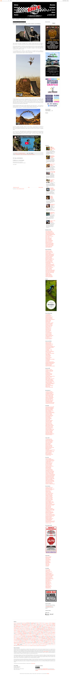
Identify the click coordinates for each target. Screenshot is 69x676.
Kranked (45, 633)
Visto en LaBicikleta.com (32, 644)
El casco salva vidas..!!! (49, 513)
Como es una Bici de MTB (49, 396)
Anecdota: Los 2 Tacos (49, 369)
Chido (54, 625)
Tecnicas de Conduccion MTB (50, 429)
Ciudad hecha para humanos (50, 361)
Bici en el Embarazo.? (49, 453)
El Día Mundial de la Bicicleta (50, 255)
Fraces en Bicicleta (48, 253)
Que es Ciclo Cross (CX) (49, 241)
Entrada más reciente (16, 187)
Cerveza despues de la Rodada (50, 359)
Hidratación (38, 632)
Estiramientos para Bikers (49, 409)
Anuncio (26, 623)
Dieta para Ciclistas (48, 443)
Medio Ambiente (39, 635)
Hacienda (15, 632)
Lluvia (25, 634)
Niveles (32, 637)
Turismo (36, 643)
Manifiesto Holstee (48, 321)
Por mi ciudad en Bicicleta (49, 260)
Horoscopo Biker (48, 348)
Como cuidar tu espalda (49, 442)
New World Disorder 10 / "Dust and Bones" (52, 189)
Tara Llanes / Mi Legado (49, 576)
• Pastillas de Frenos (48, 491)
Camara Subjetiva (16, 625)
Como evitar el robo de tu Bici (50, 272)
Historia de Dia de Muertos (49, 385)
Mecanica (33, 635)
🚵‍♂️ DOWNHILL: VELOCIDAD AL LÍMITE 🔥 (52, 157)
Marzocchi (15, 635)
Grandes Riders (25, 154)
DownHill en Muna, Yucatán (49, 245)
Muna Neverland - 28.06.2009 (52, 204)
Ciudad (19, 627)
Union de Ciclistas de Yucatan (43, 643)
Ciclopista (49, 626)
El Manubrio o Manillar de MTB (50, 509)
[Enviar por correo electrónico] (28, 153)
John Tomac (47, 563)
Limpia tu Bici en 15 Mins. (49, 424)
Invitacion (30, 633)
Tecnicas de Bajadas (48, 417)
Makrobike (37, 634)
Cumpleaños (38, 628)
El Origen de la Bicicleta (49, 251)
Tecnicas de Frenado (48, 418)
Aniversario (18, 623)
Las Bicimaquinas (48, 263)
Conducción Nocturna (49, 413)
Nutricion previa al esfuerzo (49, 440)
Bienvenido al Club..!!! (49, 250)
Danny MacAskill (50, 628)
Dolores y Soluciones (49, 452)
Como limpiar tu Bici (48, 506)
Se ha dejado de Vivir (49, 315)
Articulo (32, 623)
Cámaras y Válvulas (48, 492)
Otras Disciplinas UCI (49, 247)
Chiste (24, 626)
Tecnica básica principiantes (49, 407)
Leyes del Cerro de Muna (49, 345)
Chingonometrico (18, 154)
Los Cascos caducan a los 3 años (50, 515)
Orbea (27, 638)
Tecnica (29, 642)
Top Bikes (51, 642)
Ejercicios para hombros (49, 445)
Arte (29, 623)
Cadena (44, 624)
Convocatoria (15, 628)
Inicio (29, 187)
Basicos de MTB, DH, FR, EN (50, 425)
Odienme (18, 638)
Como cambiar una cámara (49, 493)
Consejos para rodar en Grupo (50, 476)
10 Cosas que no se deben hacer (50, 346)
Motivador (24, 636)
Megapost (43, 635)
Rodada (42, 640)
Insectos (17, 633)
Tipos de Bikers (48, 354)
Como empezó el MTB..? (49, 231)
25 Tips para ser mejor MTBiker (50, 481)
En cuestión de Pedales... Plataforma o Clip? (52, 180)
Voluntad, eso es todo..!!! (49, 324)
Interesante (28, 154)
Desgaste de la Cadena (49, 498)
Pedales (40, 638)
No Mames (35, 637)
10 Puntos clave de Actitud (49, 430)
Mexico (15, 636)
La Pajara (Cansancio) (49, 463)
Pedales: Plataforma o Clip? (49, 501)
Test (40, 642)
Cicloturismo (15, 627)
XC (17, 645)
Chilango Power (48, 358)
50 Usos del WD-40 (48, 520)
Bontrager (41, 624)
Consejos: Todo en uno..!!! (49, 487)
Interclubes (20, 633)
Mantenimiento (41, 634)
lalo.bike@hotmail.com (49, 606)
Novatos (15, 638)
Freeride (21, 154)
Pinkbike (53, 638)
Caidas (47, 624)
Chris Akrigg (27, 626)
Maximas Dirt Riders (48, 342)
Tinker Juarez (47, 564)
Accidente (27, 622)
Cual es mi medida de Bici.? (49, 459)
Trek (21, 643)
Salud (35, 641)
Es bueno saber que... (49, 468)
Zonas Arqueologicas (42, 645)
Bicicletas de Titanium (49, 517)
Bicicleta (54, 623)
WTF (14, 645)
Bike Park (17, 624)
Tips (45, 642)
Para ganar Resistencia (49, 434)
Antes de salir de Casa (49, 482)
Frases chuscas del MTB (49, 276)
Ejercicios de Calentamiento (49, 408)
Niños (28, 637)
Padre (37, 638)
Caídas (50, 624)
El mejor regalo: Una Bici (49, 325)
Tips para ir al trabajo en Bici (50, 473)
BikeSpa (32, 624)
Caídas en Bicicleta (48, 330)
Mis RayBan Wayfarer (49, 365)
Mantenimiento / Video (49, 488)
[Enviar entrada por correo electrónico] (27, 153)
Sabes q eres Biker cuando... (50, 335)
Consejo (43, 627)
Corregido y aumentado (22, 628)
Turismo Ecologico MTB (49, 246)
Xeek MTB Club (22, 645)
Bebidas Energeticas (48, 448)
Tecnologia (34, 642)
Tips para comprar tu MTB (49, 387)
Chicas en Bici (48, 625)
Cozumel (31, 628)
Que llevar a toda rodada (49, 462)
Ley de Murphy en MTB (49, 350)
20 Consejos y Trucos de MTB (50, 471)
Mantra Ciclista (48, 386)
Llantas (22, 634)
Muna (48, 636)
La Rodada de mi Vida (49, 336)
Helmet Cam (29, 632)
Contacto (53, 627)
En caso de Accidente (49, 464)
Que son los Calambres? (49, 441)
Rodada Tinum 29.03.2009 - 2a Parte (52, 213)
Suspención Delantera (49, 503)
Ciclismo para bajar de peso (49, 392)
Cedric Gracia (48, 558)
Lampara (54, 633)
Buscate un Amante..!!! (49, 334)
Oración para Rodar (48, 343)
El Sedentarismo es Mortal (49, 454)
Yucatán (35, 645)
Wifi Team (53, 644)
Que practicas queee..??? (49, 399)
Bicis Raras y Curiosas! (49, 258)
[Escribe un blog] (29, 153)
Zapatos (38, 645)
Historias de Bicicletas (49, 257)
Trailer (14, 643)
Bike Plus (20, 624)
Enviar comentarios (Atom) (20, 188)
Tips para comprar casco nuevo (50, 514)
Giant (33, 631)
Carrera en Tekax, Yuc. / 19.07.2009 (52, 172)
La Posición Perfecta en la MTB (50, 460)
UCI (38, 643)
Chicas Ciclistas (48, 569)
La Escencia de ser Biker (49, 323)
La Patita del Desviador (49, 519)
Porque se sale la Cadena (49, 499)
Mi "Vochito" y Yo (48, 337)
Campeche (28, 625)
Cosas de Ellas (48, 570)
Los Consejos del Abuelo (49, 469)
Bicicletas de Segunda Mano (50, 512)
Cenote (40, 625)
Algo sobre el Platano (49, 357)
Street (25, 642)
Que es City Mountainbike (49, 240)
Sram (23, 642)
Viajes (15, 644)
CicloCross (45, 626)
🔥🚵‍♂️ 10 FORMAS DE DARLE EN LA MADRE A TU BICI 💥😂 (52, 148)
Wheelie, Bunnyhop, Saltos (49, 415)
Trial (23, 643)
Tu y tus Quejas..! (48, 356)
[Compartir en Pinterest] (32, 153)
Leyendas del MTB (17, 634)
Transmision (17, 643)
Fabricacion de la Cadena (49, 497)
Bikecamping (24, 624)
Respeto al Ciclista (48, 320)
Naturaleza (19, 637)
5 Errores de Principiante (49, 479)
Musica (51, 636)
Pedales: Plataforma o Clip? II (50, 502)
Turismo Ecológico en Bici (49, 395)
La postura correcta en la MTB (50, 451)
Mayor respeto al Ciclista (49, 379)
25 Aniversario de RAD (49, 374)
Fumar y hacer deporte (49, 382)
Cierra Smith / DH (48, 579)
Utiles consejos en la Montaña (50, 480)
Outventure (30, 638)
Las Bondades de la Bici (49, 393)
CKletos (22, 627)
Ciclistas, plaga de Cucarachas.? (50, 319)
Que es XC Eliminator (49, 239)
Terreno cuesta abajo (49, 428)
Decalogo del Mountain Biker (50, 347)
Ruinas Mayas (21, 641)
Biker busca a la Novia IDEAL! (50, 351)
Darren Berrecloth (48, 559)
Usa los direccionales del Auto (50, 381)
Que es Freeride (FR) (49, 235)
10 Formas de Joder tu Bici (49, 370)
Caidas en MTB (48, 419)
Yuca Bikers (31, 645)
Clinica (25, 627)
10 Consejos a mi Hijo (49, 349)
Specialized (19, 642)
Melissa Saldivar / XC (49, 586)
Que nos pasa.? (48, 331)
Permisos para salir (48, 329)
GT (50, 631)
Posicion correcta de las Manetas (50, 504)
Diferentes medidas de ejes (49, 518)
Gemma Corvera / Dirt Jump (49, 578)
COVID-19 (27, 628)
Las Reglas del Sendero (49, 401)
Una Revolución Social (49, 261)
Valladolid (54, 643)
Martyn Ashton (52, 634)
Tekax (38, 642)
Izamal (35, 633)
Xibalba (26, 645)
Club (30, 627)
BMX (38, 624)
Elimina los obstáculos (49, 317)
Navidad (22, 637)
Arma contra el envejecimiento (50, 271)
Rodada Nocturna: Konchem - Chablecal (51, 197)
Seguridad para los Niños (49, 470)
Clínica (28, 627)
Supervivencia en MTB (49, 423)
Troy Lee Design (27, 643)
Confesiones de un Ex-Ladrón (50, 403)
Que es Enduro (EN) (48, 238)
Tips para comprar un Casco (49, 466)
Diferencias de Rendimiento (49, 575)
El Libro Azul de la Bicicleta (49, 267)
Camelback (20, 625)
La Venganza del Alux (49, 633)
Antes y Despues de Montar (49, 410)
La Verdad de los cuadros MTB (50, 510)
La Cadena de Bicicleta (49, 496)
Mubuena (40, 636)
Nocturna (39, 637)
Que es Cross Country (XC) (49, 236)
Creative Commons (45, 651)
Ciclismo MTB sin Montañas (49, 244)
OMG (21, 638)
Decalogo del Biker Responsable (50, 362)
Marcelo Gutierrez (48, 562)
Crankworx (34, 628)
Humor (50, 632)
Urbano (49, 643)
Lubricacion (30, 634)
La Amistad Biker (48, 314)
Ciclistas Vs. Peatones (49, 268)
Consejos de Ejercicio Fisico (49, 574)
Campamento (24, 625)
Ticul (42, 642)
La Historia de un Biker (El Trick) (50, 376)
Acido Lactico (47, 449)
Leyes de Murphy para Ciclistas (50, 402)
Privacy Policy (33, 663)
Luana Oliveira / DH (48, 585)
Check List (44, 625)
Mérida (49, 635)
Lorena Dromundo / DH (49, 577)
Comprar (40, 627)
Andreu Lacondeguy (48, 556)
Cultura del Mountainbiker (49, 398)
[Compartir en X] (30, 153)
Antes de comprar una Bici (49, 252)
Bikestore (35, 624)
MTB (35, 636)
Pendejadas (44, 638)
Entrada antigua (41, 187)
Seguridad (46, 641)
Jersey (38, 633)
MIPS (17, 636)
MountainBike (30, 636)
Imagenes (53, 632)
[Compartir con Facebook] (31, 153)
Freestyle (23, 631)
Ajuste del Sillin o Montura (49, 508)
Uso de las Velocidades (49, 416)
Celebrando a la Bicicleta (49, 256)
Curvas (46, 628)
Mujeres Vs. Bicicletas (49, 571)
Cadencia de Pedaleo (49, 421)
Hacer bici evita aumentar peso (50, 378)
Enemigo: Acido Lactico (49, 446)
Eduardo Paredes (45, 668)
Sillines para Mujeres (49, 573)
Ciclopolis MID (52, 626)
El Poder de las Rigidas (49, 431)
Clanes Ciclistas (48, 375)
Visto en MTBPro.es (38, 644)
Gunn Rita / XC (48, 584)
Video (18, 644)
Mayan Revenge (23, 635)
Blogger (48, 673)
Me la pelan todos (29, 635)
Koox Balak (41, 633)
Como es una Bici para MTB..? (50, 243)
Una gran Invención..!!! (49, 266)
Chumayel (31, 626)
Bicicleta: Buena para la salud (50, 447)
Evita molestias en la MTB (49, 426)
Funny (30, 631)
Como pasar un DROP (49, 414)
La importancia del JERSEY (49, 380)
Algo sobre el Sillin (48, 507)
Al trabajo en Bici (48, 273)
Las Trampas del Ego (49, 332)
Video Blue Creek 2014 (49, 364)
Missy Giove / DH (48, 587)
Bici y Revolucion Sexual (49, 318)
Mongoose (20, 636)
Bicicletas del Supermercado (50, 363)
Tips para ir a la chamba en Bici (50, 478)
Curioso (43, 628)
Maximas (19, 635)
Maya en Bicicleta (48, 384)
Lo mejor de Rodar (48, 352)
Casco (37, 625)
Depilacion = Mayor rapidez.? (50, 397)
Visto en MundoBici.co (45, 644)
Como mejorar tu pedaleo (49, 420)
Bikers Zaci (28, 624)
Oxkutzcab (34, 638)
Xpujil (28, 645)
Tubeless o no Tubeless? (49, 495)
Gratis (45, 631)
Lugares (34, 634)
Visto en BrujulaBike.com (25, 644)
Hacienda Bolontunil (19, 632)
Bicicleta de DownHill (49, 242)
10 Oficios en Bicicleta (49, 269)
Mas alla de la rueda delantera (50, 433)
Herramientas (34, 632)
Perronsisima (49, 638)
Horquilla (46, 632)
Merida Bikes (52, 635)
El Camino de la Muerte (49, 373)
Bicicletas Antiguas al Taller (49, 262)
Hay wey (24, 632)
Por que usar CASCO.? (49, 465)
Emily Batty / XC (48, 581)
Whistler (50, 644)
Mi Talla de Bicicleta (48, 458)
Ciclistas (40, 626)
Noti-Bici (44, 637)
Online (24, 638)
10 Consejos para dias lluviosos (50, 475)
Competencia (34, 627)
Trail (53, 642)
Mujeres (43, 636)
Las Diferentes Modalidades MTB (50, 234)
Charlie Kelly (47, 565)
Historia (42, 632)
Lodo (27, 634)
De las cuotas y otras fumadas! (50, 353)
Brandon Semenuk (48, 557)
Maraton (49, 634)
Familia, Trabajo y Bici (49, 326)
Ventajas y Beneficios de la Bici (50, 264)
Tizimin (48, 642)
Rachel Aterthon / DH (48, 580)
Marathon (46, 634)
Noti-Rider (48, 637)
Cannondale (33, 625)
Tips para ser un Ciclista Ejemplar (50, 474)
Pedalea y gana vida (48, 274)
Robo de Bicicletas (48, 467)
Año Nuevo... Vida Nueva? (49, 371)
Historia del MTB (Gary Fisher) (50, 233)
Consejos (48, 627)
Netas (25, 637)
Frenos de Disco (48, 490)
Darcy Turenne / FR (48, 582)
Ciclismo (35, 626)
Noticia (31, 154)
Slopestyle (33, 154)
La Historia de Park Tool (49, 391)
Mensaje (47, 635)
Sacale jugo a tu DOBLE (49, 432)
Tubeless (33, 643)
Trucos (31, 643)
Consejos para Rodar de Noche (50, 412)
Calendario (53, 624)
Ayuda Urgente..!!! (48, 328)
